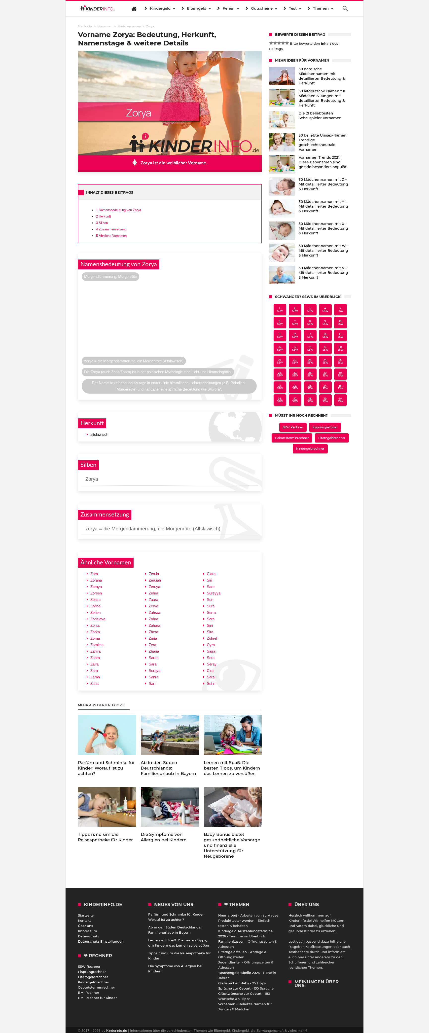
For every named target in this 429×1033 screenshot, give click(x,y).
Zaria (94, 683)
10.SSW (340, 323)
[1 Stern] (271, 43)
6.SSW (280, 323)
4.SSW (325, 310)
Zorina (95, 606)
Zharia (154, 651)
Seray (211, 664)
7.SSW (295, 323)
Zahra (95, 658)
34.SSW (325, 387)
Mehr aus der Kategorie (102, 705)
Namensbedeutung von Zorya (118, 210)
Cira (210, 670)
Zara (94, 670)
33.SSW (310, 387)
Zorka (95, 632)
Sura (210, 606)
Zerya (153, 606)
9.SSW (325, 323)
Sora (210, 619)
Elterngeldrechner (331, 438)
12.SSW (295, 335)
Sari (152, 683)
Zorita (95, 625)
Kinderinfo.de (116, 1031)
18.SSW (310, 348)
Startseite (86, 915)
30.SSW (340, 374)
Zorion (95, 612)
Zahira (95, 651)
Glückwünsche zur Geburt (239, 994)
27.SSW (295, 374)
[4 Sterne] (283, 43)
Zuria (153, 638)
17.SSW (295, 348)
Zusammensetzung (111, 229)
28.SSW (310, 374)
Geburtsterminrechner (292, 438)
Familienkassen (231, 941)
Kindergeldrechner (310, 448)
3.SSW (310, 310)
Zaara (153, 599)
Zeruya (154, 587)
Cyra (211, 645)
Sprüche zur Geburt (234, 988)
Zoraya (96, 587)
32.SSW (295, 387)
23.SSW (310, 361)
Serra (211, 612)
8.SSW (310, 323)
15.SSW (340, 335)
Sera (210, 658)
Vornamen (226, 1004)
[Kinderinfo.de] (98, 8)
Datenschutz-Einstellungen (101, 941)
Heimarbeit (227, 915)
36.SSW (280, 400)
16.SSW (280, 348)
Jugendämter (229, 962)
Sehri (211, 683)
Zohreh (212, 638)
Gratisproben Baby (233, 983)
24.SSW (325, 361)
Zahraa (154, 612)
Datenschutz (88, 936)
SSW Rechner (293, 427)
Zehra (153, 593)
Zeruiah (155, 580)
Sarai (211, 677)
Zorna (95, 638)
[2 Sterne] (275, 43)
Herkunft (103, 216)
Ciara (211, 574)
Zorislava (97, 619)
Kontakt (84, 920)
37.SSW (295, 400)
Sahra (153, 677)
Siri (209, 580)
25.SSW (340, 361)
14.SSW (325, 335)
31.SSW (280, 387)
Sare (210, 587)
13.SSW (310, 335)
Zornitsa (97, 645)
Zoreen (96, 593)
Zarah (95, 677)
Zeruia (154, 574)
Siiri (210, 625)
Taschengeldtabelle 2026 (239, 973)
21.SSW (280, 361)
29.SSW (325, 374)
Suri (210, 599)
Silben (102, 223)
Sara (152, 664)
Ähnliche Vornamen (111, 236)
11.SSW (280, 335)
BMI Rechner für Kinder (97, 998)
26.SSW (280, 374)
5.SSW (340, 310)
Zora (94, 574)
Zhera (153, 632)
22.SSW (295, 361)
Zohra (153, 619)
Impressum (87, 931)
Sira (210, 632)
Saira (211, 651)
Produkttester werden (236, 920)
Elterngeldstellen (232, 952)
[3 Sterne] (279, 43)
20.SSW (340, 348)
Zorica (95, 599)
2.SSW (295, 310)
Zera (152, 645)
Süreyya (213, 593)
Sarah (153, 658)
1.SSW (280, 310)
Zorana (96, 580)
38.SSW (310, 400)
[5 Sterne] (287, 43)
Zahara (154, 625)
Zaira (94, 664)
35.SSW (340, 387)
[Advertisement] (170, 320)
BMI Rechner (88, 993)
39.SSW (325, 400)
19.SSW (325, 348)
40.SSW (340, 400)
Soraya (154, 670)
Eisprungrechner (325, 427)
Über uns (85, 926)
